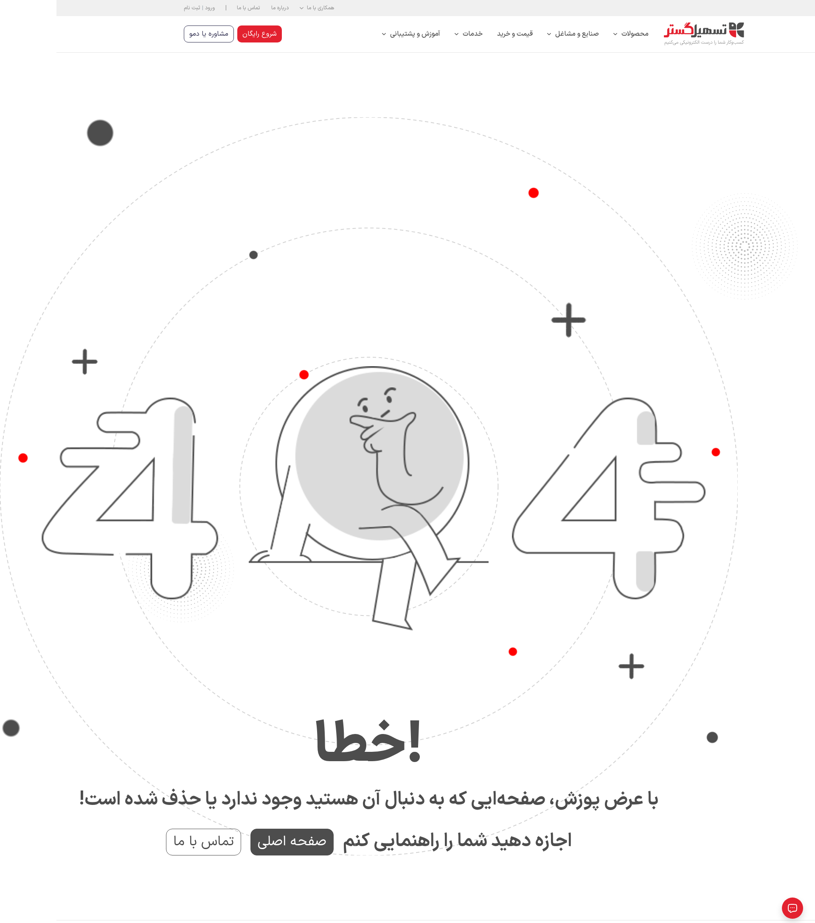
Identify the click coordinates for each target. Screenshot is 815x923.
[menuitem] (574, 34)
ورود (153, 8)
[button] (260, 8)
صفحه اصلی (235, 841)
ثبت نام (135, 8)
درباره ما (223, 8)
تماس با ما (192, 8)
